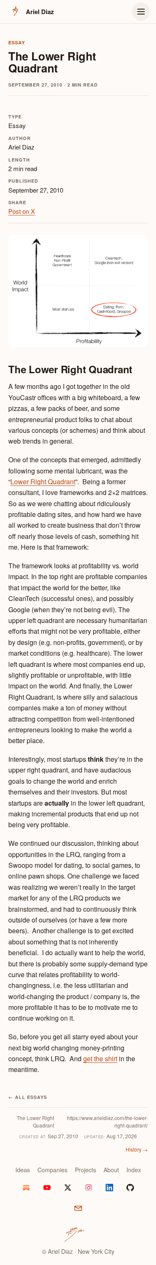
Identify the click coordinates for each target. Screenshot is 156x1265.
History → (137, 1149)
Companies (52, 1170)
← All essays (27, 1097)
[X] (68, 1187)
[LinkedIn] (109, 1187)
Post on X (21, 211)
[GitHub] (130, 1187)
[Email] (78, 1208)
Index (133, 1170)
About (111, 1170)
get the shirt (100, 1058)
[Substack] (26, 1187)
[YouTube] (47, 1187)
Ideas (22, 1170)
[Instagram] (88, 1187)
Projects (85, 1170)
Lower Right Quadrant (42, 481)
